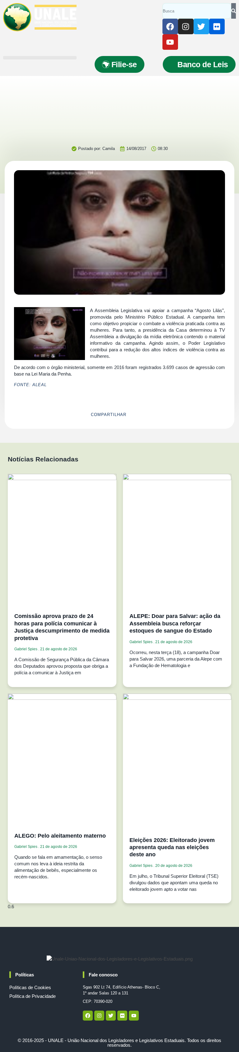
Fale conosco (103, 974)
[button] (40, 57)
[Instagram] (186, 26)
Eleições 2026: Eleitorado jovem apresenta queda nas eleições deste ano (172, 847)
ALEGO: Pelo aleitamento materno (60, 836)
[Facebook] (170, 26)
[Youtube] (170, 42)
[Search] (233, 11)
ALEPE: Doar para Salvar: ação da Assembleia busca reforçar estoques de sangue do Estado (174, 623)
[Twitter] (201, 26)
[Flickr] (217, 26)
